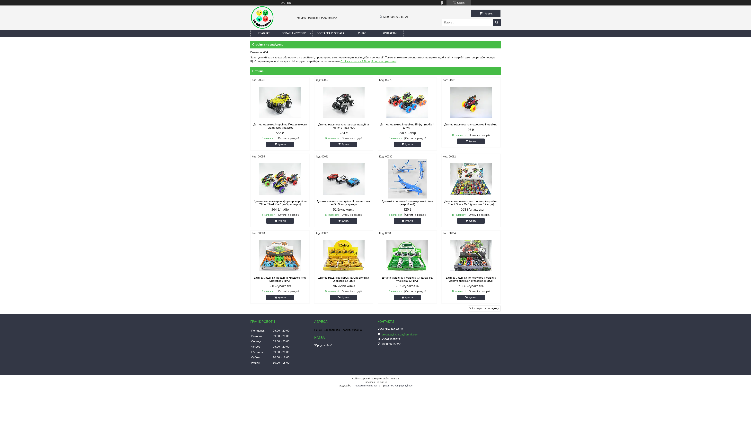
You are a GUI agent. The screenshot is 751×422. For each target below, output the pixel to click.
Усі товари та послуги (483, 308)
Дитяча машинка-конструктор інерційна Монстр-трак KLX (343, 126)
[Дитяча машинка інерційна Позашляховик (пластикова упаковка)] (280, 102)
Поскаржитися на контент (368, 385)
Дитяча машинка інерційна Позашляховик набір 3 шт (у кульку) (343, 202)
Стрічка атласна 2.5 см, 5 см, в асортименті (368, 61)
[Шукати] (497, 22)
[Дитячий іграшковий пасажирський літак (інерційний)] (407, 178)
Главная (264, 33)
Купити (282, 144)
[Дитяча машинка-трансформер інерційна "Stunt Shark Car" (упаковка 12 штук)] (471, 178)
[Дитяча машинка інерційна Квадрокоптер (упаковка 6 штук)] (280, 255)
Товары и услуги (294, 33)
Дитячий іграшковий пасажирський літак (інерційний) (407, 202)
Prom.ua (394, 378)
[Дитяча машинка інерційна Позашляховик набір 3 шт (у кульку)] (343, 178)
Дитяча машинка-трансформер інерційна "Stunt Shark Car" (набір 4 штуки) (280, 202)
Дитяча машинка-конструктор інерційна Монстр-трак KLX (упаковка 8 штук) (471, 279)
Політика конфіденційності (399, 385)
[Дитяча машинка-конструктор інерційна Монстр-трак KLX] (343, 102)
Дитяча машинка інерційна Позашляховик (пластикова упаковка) (280, 126)
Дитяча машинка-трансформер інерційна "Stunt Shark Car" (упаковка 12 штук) (470, 202)
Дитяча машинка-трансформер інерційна (470, 124)
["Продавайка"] (262, 28)
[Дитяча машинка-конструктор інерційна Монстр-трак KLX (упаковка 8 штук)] (471, 255)
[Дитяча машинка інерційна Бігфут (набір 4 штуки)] (407, 102)
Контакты (390, 33)
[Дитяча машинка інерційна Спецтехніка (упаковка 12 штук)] (343, 255)
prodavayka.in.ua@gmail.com (400, 334)
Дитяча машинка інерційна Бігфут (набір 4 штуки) (407, 126)
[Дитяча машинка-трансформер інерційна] (471, 102)
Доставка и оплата (330, 33)
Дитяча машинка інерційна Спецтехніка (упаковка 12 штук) (343, 279)
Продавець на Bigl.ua (375, 382)
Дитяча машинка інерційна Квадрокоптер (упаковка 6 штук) (280, 279)
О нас (362, 33)
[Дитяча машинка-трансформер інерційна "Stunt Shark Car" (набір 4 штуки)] (280, 178)
